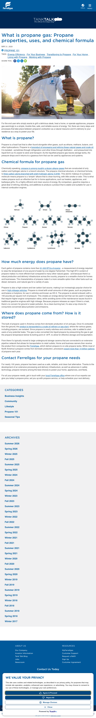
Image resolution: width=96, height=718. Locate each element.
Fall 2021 (9, 542)
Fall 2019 (9, 584)
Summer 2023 (12, 506)
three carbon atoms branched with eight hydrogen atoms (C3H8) (32, 173)
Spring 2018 (11, 616)
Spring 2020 (11, 574)
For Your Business (36, 54)
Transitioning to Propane (59, 54)
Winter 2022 (11, 516)
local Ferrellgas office (55, 375)
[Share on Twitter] (18, 60)
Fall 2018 (9, 605)
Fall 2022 (9, 522)
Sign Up (65, 659)
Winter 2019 (11, 579)
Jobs (17, 659)
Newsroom (19, 662)
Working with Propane (40, 57)
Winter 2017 (11, 621)
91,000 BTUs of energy (50, 268)
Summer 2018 (12, 610)
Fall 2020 (9, 563)
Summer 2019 (12, 590)
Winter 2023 (11, 495)
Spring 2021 (11, 553)
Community (11, 401)
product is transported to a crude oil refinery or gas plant (44, 326)
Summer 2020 (12, 569)
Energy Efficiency (16, 54)
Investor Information (24, 653)
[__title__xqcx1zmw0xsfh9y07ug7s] (8, 6)
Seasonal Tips (12, 416)
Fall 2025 (9, 459)
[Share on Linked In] (21, 60)
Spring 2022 (11, 532)
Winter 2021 (11, 537)
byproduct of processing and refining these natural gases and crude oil (62, 147)
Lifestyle (9, 406)
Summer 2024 (12, 485)
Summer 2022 (12, 527)
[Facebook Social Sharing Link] (14, 60)
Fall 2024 (9, 480)
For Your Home (80, 54)
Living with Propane (17, 57)
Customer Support (70, 653)
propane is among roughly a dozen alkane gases (42, 168)
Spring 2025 (11, 469)
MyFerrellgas (67, 650)
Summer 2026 (12, 443)
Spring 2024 (11, 490)
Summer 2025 (12, 464)
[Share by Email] (25, 60)
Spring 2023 (11, 511)
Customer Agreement (71, 662)
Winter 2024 (11, 474)
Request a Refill (69, 656)
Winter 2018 (11, 600)
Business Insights (14, 396)
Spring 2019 (11, 595)
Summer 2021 (12, 548)
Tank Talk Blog (21, 656)
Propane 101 (12, 50)
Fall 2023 (9, 501)
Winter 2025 (11, 454)
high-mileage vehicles (17, 290)
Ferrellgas (34, 345)
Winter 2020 (11, 558)
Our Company (21, 650)
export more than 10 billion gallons (79, 348)
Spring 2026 (11, 448)
